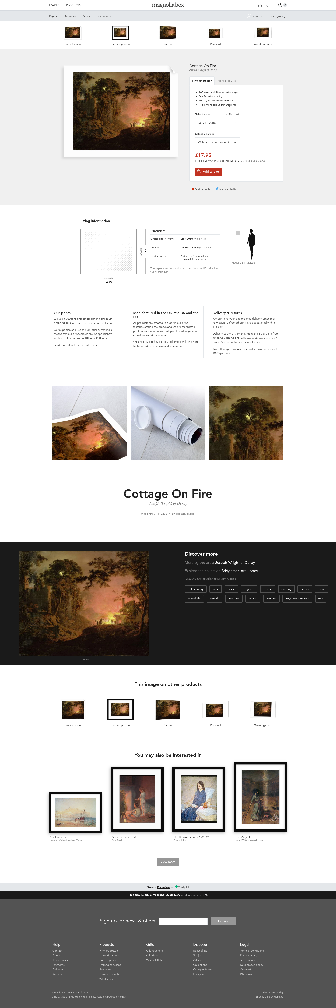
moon (321, 589)
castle (231, 589)
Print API (266, 992)
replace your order (243, 349)
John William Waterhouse (249, 840)
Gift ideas (152, 955)
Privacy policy (248, 955)
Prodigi (280, 992)
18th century (196, 589)
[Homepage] (168, 6)
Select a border (204, 134)
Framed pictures (109, 955)
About (56, 955)
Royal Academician (297, 598)
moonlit (214, 598)
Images (54, 5)
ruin (320, 598)
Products (73, 5)
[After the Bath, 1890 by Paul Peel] (137, 800)
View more (168, 862)
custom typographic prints (111, 996)
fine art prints (88, 345)
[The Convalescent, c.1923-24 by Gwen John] (198, 800)
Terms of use (248, 960)
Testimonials (60, 960)
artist (216, 589)
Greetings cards (109, 974)
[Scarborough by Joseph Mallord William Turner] (75, 812)
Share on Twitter (228, 188)
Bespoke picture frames (82, 996)
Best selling (200, 950)
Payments (58, 965)
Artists (86, 16)
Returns (57, 974)
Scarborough (58, 837)
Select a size (217, 114)
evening (286, 589)
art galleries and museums (149, 335)
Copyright (246, 969)
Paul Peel (117, 840)
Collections (104, 16)
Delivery (218, 333)
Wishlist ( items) (156, 960)
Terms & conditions (252, 950)
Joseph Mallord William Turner (66, 840)
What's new (106, 979)
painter (252, 598)
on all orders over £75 (168, 895)
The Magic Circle (245, 837)
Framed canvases (110, 965)
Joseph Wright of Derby (203, 70)
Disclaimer (246, 974)
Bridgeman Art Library (240, 571)
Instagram (199, 974)
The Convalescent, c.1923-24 (191, 837)
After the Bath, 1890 (124, 837)
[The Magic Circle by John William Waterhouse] (260, 797)
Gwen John (179, 840)
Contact (57, 950)
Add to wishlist (203, 188)
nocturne (233, 598)
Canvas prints (107, 960)
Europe (267, 589)
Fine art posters (108, 950)
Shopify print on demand (270, 996)
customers (176, 346)
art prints (230, 105)
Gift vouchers (154, 950)
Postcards (105, 969)
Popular (53, 16)
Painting (271, 598)
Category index (202, 969)
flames (305, 589)
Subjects (70, 16)
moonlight (194, 598)
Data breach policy (251, 965)
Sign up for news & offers (127, 921)
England (249, 589)
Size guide (234, 114)
